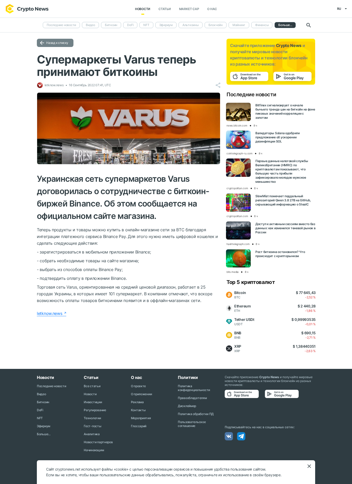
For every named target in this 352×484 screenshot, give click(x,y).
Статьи (164, 9)
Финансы (262, 25)
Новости (142, 9)
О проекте (138, 386)
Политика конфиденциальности (194, 388)
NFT (146, 25)
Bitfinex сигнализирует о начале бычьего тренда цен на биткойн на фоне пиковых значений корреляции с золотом (285, 111)
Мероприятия (141, 418)
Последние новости (61, 25)
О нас (212, 9)
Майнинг (238, 25)
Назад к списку (57, 43)
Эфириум (166, 25)
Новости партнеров (98, 442)
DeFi (130, 25)
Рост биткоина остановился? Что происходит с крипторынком (280, 254)
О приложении (141, 394)
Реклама (137, 402)
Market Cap (189, 9)
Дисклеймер (187, 406)
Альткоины (190, 25)
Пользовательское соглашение (192, 424)
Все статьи (92, 386)
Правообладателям (192, 398)
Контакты (138, 410)
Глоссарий (138, 426)
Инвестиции (93, 402)
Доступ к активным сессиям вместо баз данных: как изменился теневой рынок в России (285, 228)
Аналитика (91, 434)
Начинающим (94, 450)
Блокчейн (215, 25)
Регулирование (95, 410)
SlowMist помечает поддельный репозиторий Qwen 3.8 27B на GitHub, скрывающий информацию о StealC (283, 200)
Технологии (92, 418)
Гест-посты (92, 426)
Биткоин (111, 25)
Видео (90, 25)
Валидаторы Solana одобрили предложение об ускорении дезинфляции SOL (277, 137)
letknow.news (49, 313)
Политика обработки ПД (196, 414)
